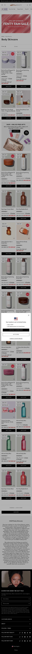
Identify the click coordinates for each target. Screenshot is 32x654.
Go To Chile (16, 334)
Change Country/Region (16, 338)
